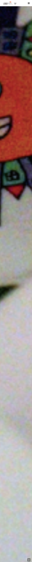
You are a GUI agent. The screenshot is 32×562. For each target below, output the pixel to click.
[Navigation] (29, 3)
